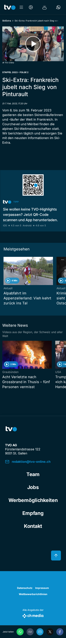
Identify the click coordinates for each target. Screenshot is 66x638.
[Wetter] (44, 7)
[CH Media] (33, 615)
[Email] (39, 631)
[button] (30, 631)
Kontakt (33, 526)
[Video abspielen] (33, 43)
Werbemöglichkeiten (33, 500)
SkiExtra (6, 20)
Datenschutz (24, 587)
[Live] (30, 7)
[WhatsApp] (20, 631)
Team (33, 474)
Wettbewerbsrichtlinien (33, 594)
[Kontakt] (58, 7)
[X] (50, 631)
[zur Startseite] (9, 7)
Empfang (32, 513)
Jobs (33, 487)
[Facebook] (59, 631)
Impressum (42, 587)
